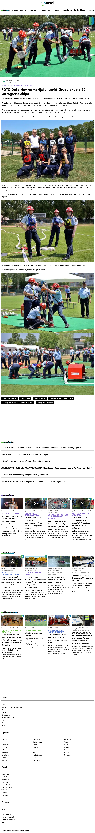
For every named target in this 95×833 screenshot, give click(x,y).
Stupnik (66, 752)
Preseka (66, 742)
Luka (34, 752)
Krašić (35, 745)
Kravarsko (36, 747)
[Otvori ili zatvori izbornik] (92, 3)
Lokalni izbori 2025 (8, 717)
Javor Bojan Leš (40, 398)
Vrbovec (4, 792)
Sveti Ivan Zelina (7, 787)
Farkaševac (5, 755)
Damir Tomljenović (9, 398)
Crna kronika (5, 723)
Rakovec (67, 747)
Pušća (66, 745)
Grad (4, 767)
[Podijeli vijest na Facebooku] (91, 19)
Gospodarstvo (6, 715)
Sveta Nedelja (6, 785)
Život (3, 704)
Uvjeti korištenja (6, 814)
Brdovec (4, 747)
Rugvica (66, 750)
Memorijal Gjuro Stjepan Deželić (61, 398)
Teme (4, 697)
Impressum (5, 812)
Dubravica (4, 752)
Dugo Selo (5, 774)
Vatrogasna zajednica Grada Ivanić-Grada (18, 403)
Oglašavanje (5, 822)
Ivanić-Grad (5, 777)
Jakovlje (4, 760)
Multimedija (5, 710)
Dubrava (4, 750)
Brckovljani (5, 745)
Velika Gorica (6, 790)
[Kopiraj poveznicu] (91, 22)
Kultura (3, 720)
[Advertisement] (47, 422)
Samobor (4, 782)
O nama (4, 809)
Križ (34, 750)
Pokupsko (67, 739)
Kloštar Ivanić (37, 742)
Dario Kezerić (25, 398)
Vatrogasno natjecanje (45, 403)
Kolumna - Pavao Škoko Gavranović (13, 707)
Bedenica (4, 739)
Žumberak (67, 755)
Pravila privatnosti (7, 817)
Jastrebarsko (5, 779)
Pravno (5, 802)
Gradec (4, 758)
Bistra (3, 742)
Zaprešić (4, 795)
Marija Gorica (37, 755)
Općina (5, 732)
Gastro (3, 725)
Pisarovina (36, 760)
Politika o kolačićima (8, 820)
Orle (34, 758)
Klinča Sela (36, 739)
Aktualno (4, 712)
